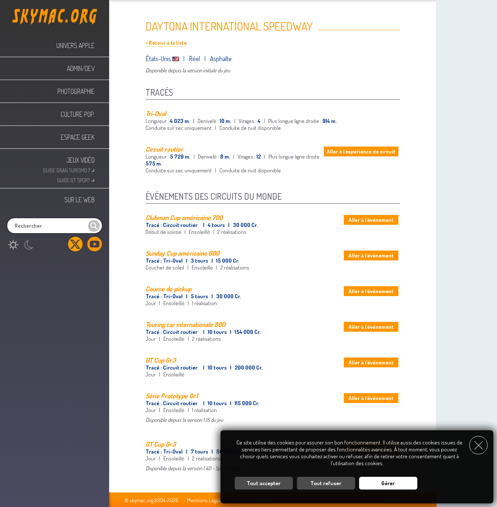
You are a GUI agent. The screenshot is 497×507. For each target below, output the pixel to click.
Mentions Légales (206, 500)
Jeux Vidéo (81, 160)
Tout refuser (325, 483)
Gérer (388, 483)
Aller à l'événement (371, 219)
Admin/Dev (81, 68)
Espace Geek (78, 137)
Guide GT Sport (76, 179)
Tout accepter (264, 483)
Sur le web (79, 200)
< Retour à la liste (166, 42)
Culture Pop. (78, 114)
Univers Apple (75, 45)
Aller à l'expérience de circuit (361, 151)
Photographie (76, 91)
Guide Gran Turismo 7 (69, 169)
